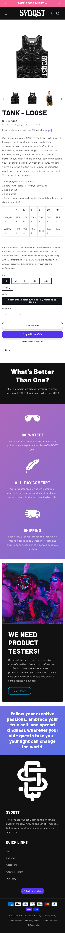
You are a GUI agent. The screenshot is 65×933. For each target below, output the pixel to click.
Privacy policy (50, 916)
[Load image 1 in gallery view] (15, 98)
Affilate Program (14, 871)
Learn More (19, 690)
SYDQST (20, 916)
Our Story (11, 878)
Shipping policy (32, 920)
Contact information (50, 920)
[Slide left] (3, 99)
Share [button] (8, 350)
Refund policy (34, 925)
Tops (8, 851)
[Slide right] (61, 99)
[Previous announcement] (5, 3)
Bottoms (10, 858)
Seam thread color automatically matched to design (32, 300)
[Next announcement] (59, 3)
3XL (7, 287)
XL (34, 281)
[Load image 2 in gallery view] (32, 98)
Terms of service (15, 920)
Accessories (12, 864)
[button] (6, 13)
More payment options (32, 341)
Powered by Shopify (32, 916)
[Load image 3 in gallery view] (49, 98)
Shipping (18, 125)
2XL (46, 281)
